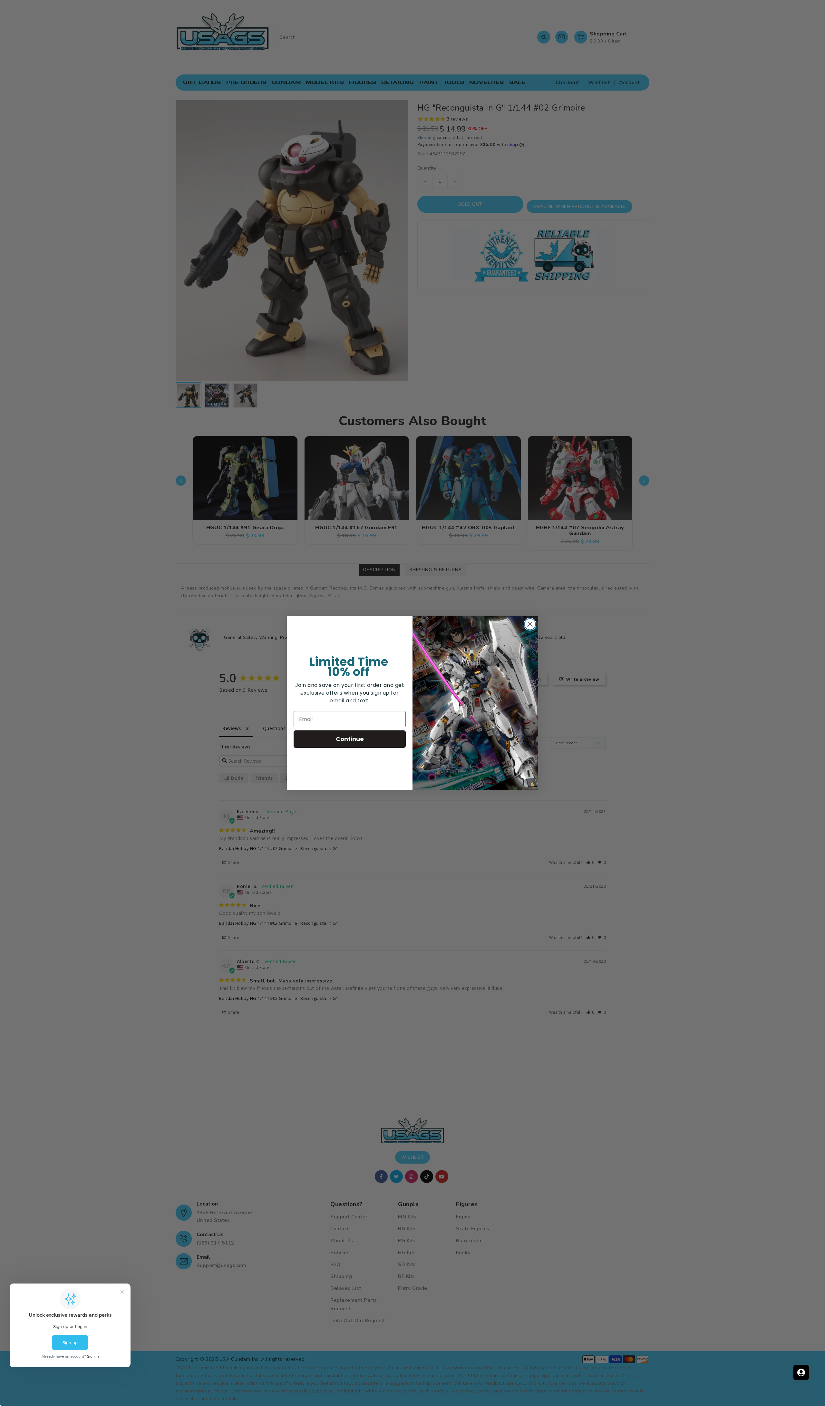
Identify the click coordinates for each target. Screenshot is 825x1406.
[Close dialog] (530, 624)
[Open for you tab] (801, 1372)
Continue (350, 739)
